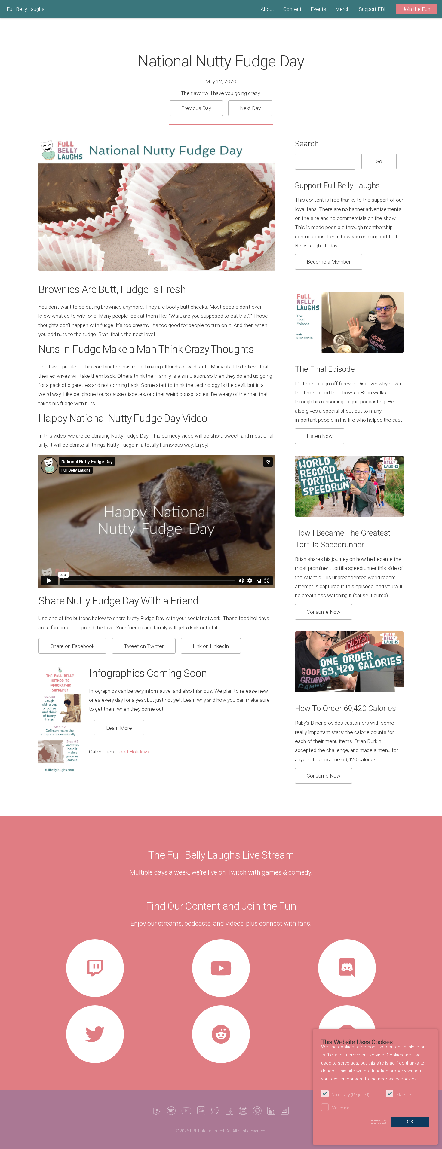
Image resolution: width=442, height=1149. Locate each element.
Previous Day (196, 108)
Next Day (250, 108)
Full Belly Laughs (26, 9)
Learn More (119, 728)
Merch (342, 9)
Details (378, 1122)
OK (410, 1121)
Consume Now (323, 612)
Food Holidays (132, 752)
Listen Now (320, 436)
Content (292, 9)
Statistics (405, 1094)
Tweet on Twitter (144, 646)
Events (318, 9)
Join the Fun (416, 9)
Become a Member (329, 262)
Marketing (340, 1107)
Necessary (350, 1094)
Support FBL (373, 9)
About (267, 9)
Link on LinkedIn (211, 646)
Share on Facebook (72, 646)
